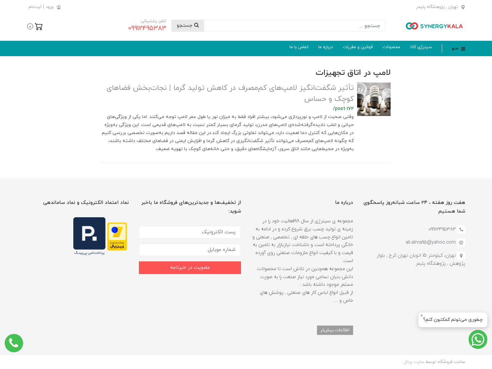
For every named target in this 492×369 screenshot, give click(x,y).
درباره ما (325, 47)
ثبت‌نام (35, 7)
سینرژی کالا (421, 47)
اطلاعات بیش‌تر (335, 330)
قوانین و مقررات (358, 47)
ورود (50, 7)
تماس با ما (299, 47)
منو (456, 48)
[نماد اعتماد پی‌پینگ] (89, 236)
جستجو (185, 25)
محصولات (391, 47)
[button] (35, 25)
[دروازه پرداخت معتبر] (117, 236)
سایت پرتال (414, 362)
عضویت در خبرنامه (190, 267)
